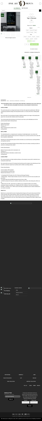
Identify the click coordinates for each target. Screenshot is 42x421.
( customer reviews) (33, 48)
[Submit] (40, 10)
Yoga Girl (38, 63)
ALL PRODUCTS (17, 8)
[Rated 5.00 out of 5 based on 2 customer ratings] (31, 24)
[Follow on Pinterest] (12, 385)
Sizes (31, 34)
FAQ (17, 290)
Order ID (25, 400)
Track (29, 405)
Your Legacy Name (24, 63)
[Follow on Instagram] (33, 97)
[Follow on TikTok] (11, 385)
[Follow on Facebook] (32, 97)
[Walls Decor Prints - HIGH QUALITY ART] (21, 3)
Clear (39, 27)
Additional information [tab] (14, 100)
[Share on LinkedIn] (34, 47)
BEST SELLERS (25, 8)
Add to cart (34, 44)
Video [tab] (8, 100)
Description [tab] (3, 100)
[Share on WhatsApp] (27, 47)
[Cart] (40, 3)
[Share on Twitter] (30, 47)
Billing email (34, 400)
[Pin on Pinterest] (32, 47)
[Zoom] (2, 31)
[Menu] (2, 3)
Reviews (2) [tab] (22, 100)
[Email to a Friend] (31, 47)
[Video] (2, 28)
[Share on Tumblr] (35, 47)
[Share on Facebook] (28, 47)
